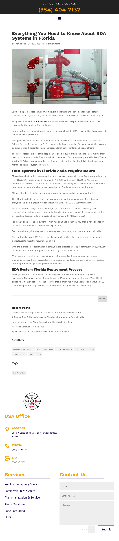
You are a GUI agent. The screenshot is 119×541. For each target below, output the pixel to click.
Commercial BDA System (20, 491)
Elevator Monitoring (45, 349)
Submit (106, 529)
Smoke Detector (19, 354)
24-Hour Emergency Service (22, 484)
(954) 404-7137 (59, 10)
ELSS (8, 517)
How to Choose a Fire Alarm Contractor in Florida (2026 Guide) (42, 322)
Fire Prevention (19, 373)
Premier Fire (20, 43)
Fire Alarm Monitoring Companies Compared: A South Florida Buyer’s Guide (47, 312)
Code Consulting (15, 511)
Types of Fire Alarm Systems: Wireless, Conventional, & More (40, 331)
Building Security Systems (23, 349)
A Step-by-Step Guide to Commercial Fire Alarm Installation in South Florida (48, 317)
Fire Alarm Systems (51, 43)
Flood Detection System (85, 349)
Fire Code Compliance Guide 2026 (28, 326)
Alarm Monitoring (15, 504)
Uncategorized (35, 354)
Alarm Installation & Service (22, 497)
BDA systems (41, 121)
